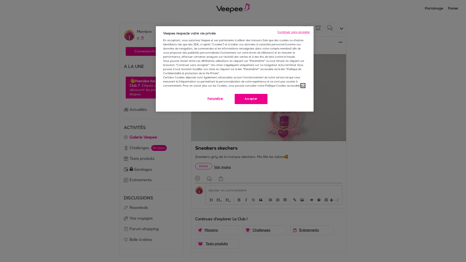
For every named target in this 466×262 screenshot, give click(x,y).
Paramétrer (216, 98)
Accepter (251, 98)
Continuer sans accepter (293, 32)
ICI (303, 85)
